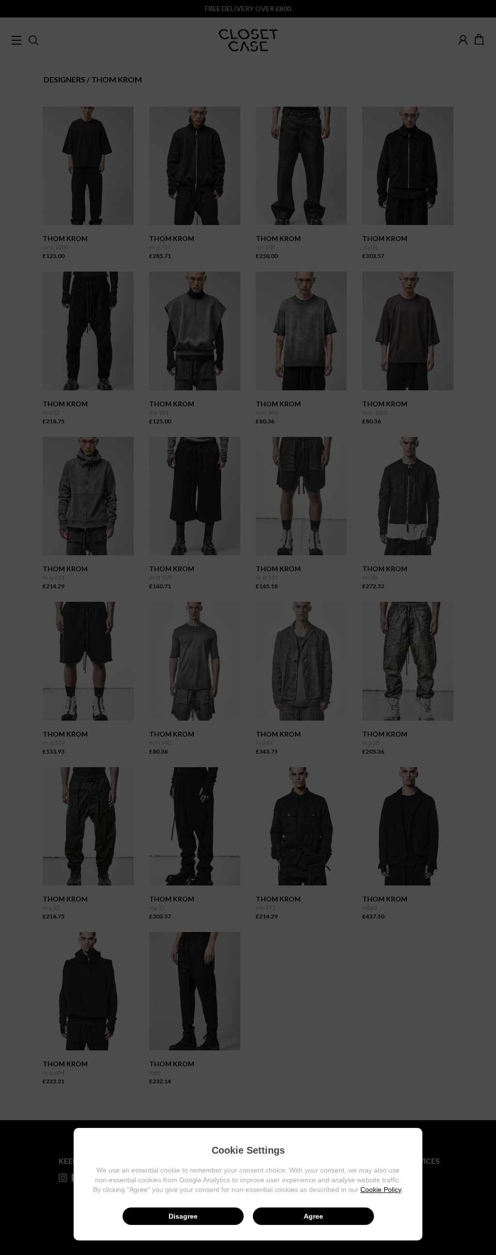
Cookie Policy (380, 1189)
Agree (313, 1216)
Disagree (183, 1216)
